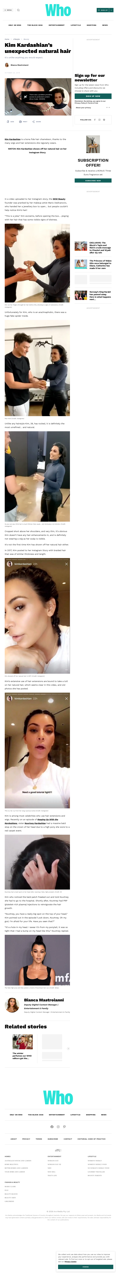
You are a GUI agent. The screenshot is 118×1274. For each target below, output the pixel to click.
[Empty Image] (81, 283)
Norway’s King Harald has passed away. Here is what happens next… (100, 299)
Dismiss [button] (86, 1267)
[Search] (18, 10)
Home (7, 39)
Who (49, 1172)
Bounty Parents (95, 1179)
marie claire (10, 1190)
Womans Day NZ (54, 1168)
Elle (6, 1194)
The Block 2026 (35, 25)
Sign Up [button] (104, 10)
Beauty (26, 39)
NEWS (105, 25)
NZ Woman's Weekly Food (98, 1172)
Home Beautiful (11, 1168)
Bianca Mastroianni (19, 65)
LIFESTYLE (76, 25)
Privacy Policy (102, 77)
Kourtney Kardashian (35, 827)
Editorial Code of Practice (92, 1142)
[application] (44, 100)
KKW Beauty (59, 202)
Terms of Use (92, 78)
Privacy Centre (70, 1262)
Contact (68, 1142)
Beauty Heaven (11, 1197)
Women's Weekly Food (97, 1168)
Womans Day (53, 1164)
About (14, 1142)
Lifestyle (16, 39)
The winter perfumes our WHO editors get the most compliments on (22, 1059)
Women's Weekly (95, 1164)
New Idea (51, 1175)
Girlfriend (9, 1205)
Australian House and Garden (18, 1164)
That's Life (52, 1179)
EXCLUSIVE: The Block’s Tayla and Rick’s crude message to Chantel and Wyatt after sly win (100, 251)
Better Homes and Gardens (16, 1172)
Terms (39, 1142)
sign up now (99, 70)
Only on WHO (15, 25)
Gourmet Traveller (96, 1175)
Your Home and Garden (15, 1175)
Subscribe (53, 1142)
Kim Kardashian (13, 143)
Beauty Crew (10, 1201)
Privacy (26, 1142)
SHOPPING (91, 25)
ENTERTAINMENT (57, 25)
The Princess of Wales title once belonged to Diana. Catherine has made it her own (101, 268)
